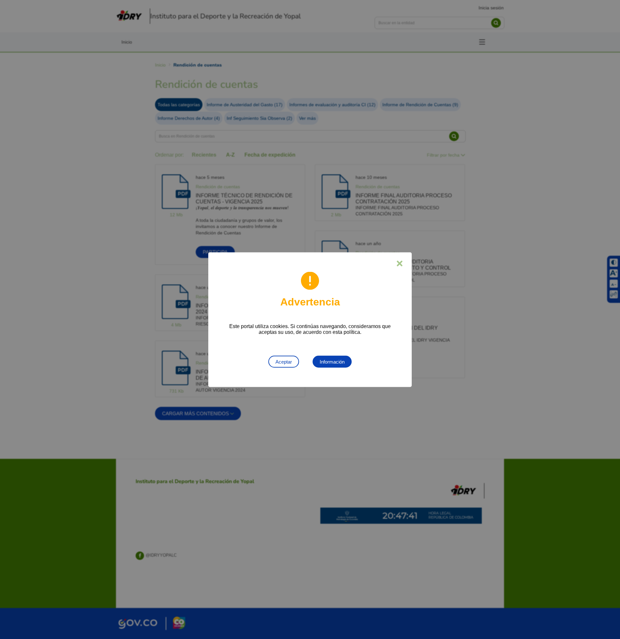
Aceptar (283, 361)
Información (332, 361)
